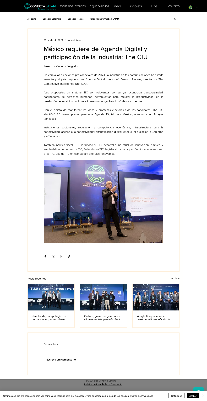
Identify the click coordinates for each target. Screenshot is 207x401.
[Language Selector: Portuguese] (193, 7)
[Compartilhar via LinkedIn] (61, 256)
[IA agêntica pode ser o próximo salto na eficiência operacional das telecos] (156, 297)
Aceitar (192, 395)
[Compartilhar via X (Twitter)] (53, 256)
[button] (175, 18)
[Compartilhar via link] (69, 256)
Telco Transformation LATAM (104, 19)
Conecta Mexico (76, 19)
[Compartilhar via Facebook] (45, 256)
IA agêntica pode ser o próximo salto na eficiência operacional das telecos (153, 318)
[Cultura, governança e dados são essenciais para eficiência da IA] (103, 297)
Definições (176, 395)
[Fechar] (203, 395)
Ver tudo (175, 278)
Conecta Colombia (52, 19)
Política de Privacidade (141, 395)
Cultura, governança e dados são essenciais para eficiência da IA (102, 318)
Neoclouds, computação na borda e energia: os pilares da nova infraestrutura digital (50, 318)
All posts (31, 19)
